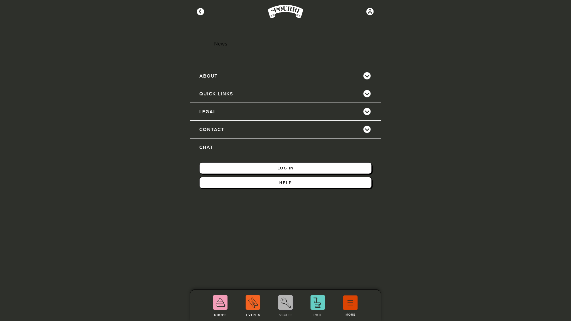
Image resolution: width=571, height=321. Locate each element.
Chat (206, 147)
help (285, 182)
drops (220, 315)
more (351, 314)
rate (318, 315)
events (253, 315)
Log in (285, 168)
